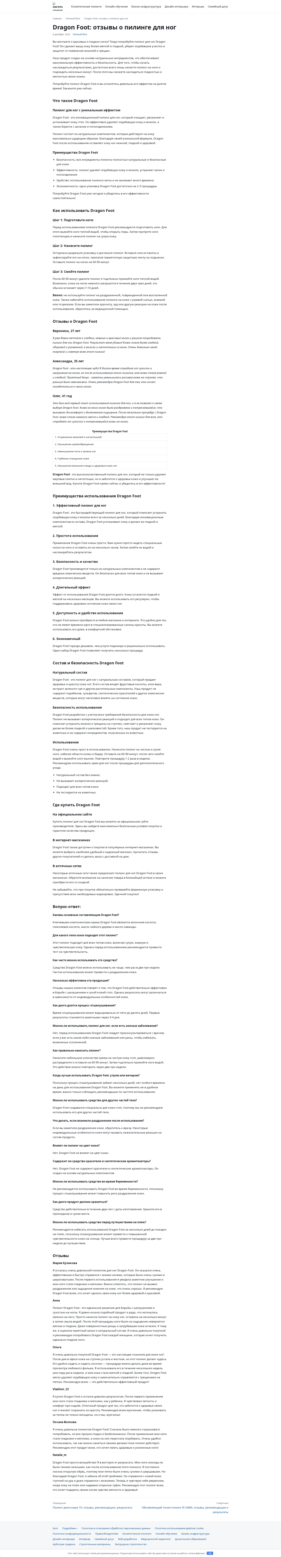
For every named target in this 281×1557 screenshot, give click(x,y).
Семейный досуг (218, 6)
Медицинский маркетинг (156, 1539)
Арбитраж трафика (64, 1544)
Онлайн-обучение (116, 6)
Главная (57, 18)
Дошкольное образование (190, 1539)
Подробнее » (69, 1528)
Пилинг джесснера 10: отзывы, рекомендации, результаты (92, 1505)
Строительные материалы (95, 1544)
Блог (55, 1528)
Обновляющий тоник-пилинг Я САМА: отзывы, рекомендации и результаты (185, 1508)
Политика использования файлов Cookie (179, 1528)
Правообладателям (106, 1533)
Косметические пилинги (86, 6)
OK (210, 1553)
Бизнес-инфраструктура (146, 6)
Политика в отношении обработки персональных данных (116, 1528)
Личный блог (73, 18)
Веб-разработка (127, 1539)
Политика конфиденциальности (72, 1533)
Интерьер (198, 6)
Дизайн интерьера (176, 6)
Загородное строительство (131, 1544)
